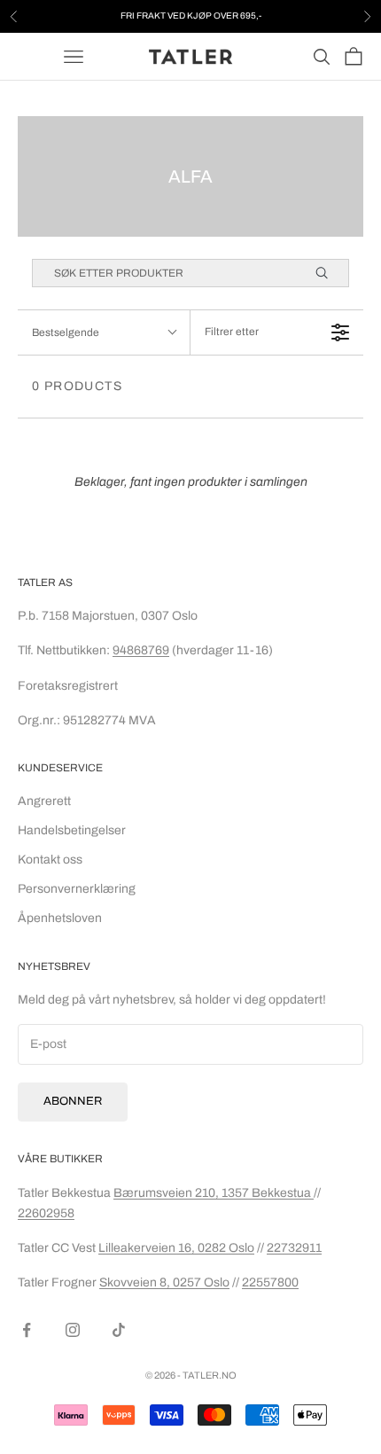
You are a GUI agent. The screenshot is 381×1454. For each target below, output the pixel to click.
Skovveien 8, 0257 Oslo (164, 1282)
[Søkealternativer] (329, 273)
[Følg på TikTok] (119, 1330)
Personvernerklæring (77, 888)
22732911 (294, 1248)
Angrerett (44, 801)
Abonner (72, 1101)
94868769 (141, 650)
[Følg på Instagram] (73, 1330)
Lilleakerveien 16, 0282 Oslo (176, 1248)
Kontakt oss (50, 859)
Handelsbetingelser (72, 830)
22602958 (46, 1213)
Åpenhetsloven (60, 918)
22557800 (270, 1282)
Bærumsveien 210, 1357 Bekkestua (213, 1193)
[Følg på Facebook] (26, 1330)
